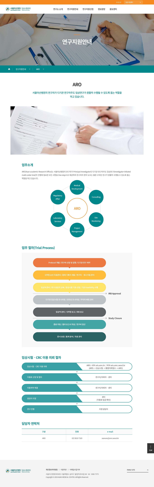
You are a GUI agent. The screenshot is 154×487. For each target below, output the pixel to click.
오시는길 (118, 2)
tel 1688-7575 (93, 474)
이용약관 (64, 469)
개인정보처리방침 (51, 469)
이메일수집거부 (75, 469)
